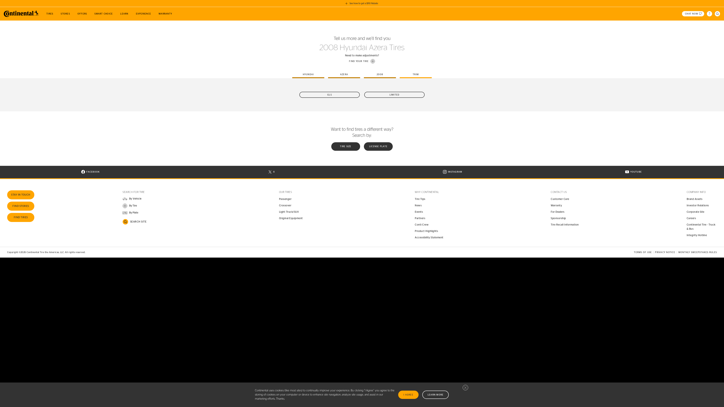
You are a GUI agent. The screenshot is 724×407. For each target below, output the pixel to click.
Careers (691, 218)
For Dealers (557, 212)
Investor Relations (698, 205)
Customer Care (560, 199)
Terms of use (643, 252)
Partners (420, 218)
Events (419, 212)
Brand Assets (695, 199)
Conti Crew (422, 224)
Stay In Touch (20, 195)
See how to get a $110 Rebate (364, 3)
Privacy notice (665, 252)
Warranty (556, 205)
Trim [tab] (416, 74)
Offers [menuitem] (82, 14)
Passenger (285, 199)
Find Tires (21, 217)
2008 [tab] (380, 74)
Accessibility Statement (429, 237)
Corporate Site (695, 212)
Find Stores (20, 206)
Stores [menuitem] (65, 14)
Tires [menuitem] (49, 14)
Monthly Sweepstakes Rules (697, 252)
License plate (378, 146)
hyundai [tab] (308, 74)
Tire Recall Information (565, 224)
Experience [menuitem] (143, 14)
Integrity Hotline (697, 235)
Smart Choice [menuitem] (103, 14)
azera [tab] (344, 74)
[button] (362, 61)
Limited (395, 95)
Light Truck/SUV (289, 212)
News (418, 205)
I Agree (408, 395)
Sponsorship (558, 218)
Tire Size (345, 146)
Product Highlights (426, 231)
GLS (329, 95)
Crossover (285, 205)
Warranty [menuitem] (165, 14)
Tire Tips (420, 199)
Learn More (436, 395)
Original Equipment (291, 218)
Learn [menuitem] (124, 14)
